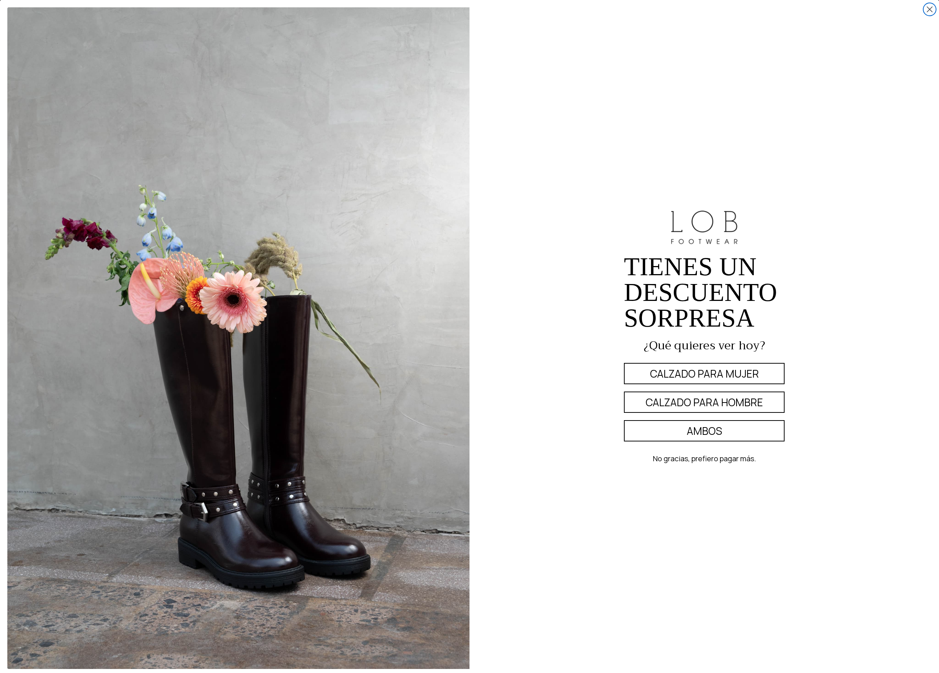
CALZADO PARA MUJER (704, 374)
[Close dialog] (929, 9)
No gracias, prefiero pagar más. (704, 458)
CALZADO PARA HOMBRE (704, 402)
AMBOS (704, 431)
